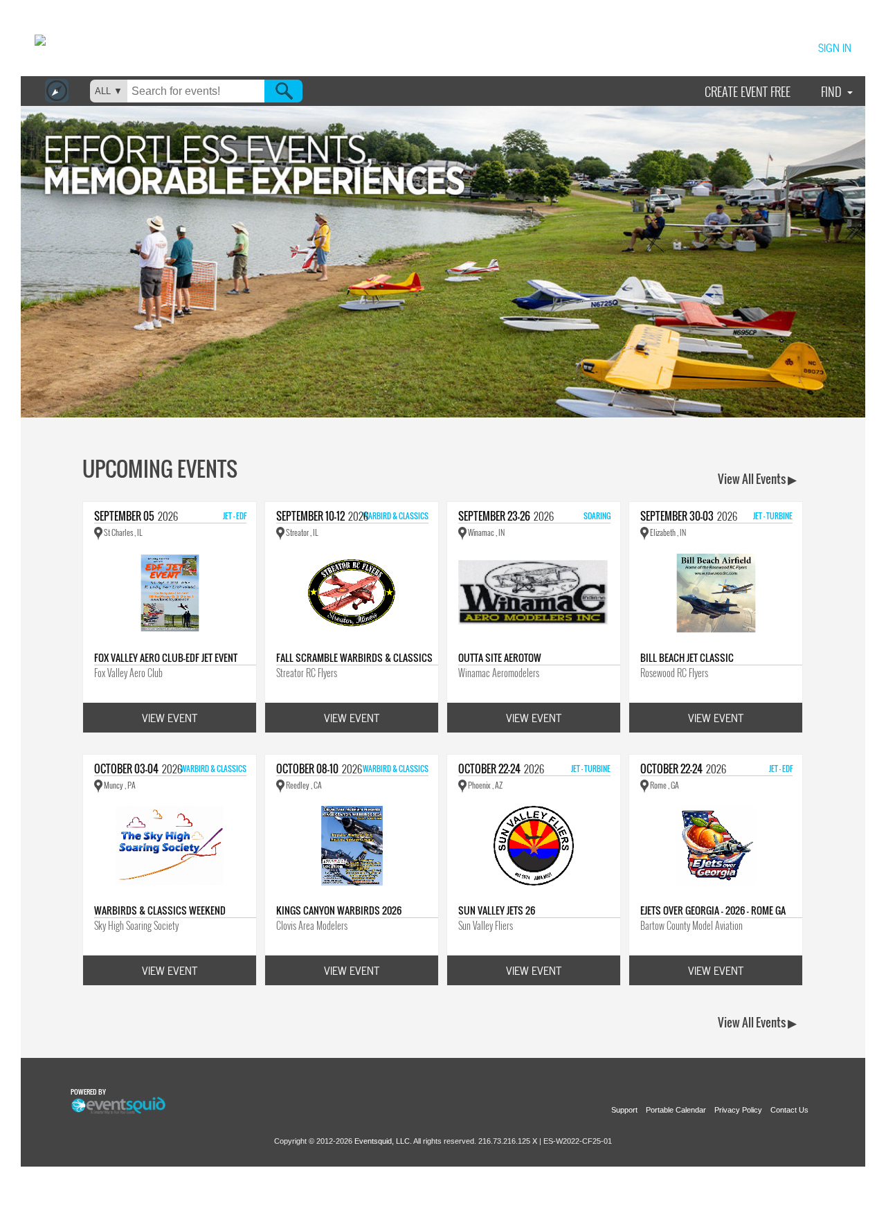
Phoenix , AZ (485, 785)
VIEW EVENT (169, 717)
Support (624, 1110)
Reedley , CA (303, 785)
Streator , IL (301, 532)
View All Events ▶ (757, 478)
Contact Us (789, 1110)
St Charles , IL (122, 532)
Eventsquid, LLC (382, 1141)
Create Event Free (747, 91)
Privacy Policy (738, 1110)
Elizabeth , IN (667, 532)
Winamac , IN (486, 532)
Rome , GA (664, 785)
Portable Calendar (676, 1110)
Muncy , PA (119, 785)
